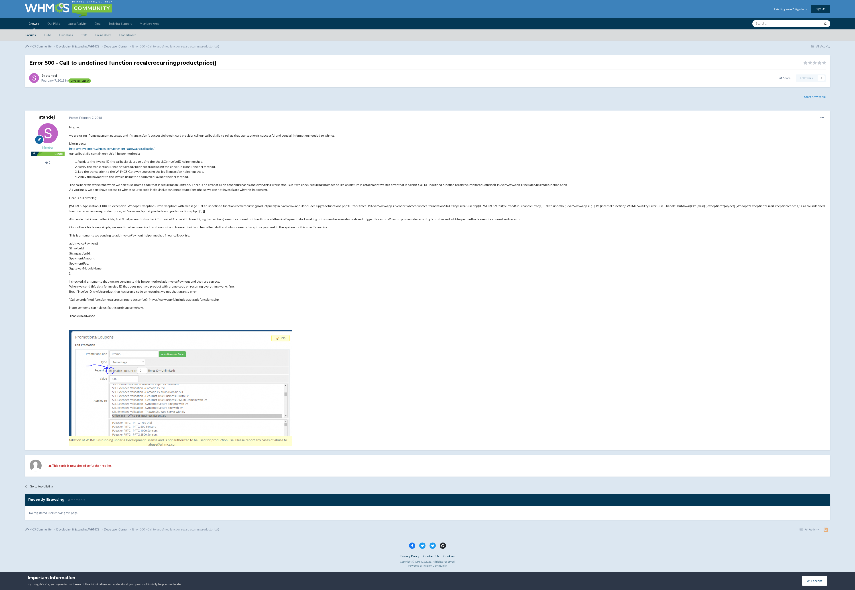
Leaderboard (127, 35)
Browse (34, 23)
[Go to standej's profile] (34, 78)
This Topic (808, 23)
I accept (816, 581)
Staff (84, 35)
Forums (30, 35)
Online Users (103, 35)
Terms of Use (81, 584)
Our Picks (53, 23)
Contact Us (431, 556)
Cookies (449, 556)
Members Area (149, 23)
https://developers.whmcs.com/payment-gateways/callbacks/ (112, 148)
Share (786, 78)
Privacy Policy (409, 556)
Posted (85, 117)
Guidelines (66, 35)
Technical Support (120, 23)
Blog (97, 23)
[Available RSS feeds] (825, 529)
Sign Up (821, 9)
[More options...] (822, 117)
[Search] (825, 23)
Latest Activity (77, 23)
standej (51, 75)
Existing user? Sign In (789, 9)
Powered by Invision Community (427, 565)
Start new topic (815, 97)
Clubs (47, 35)
